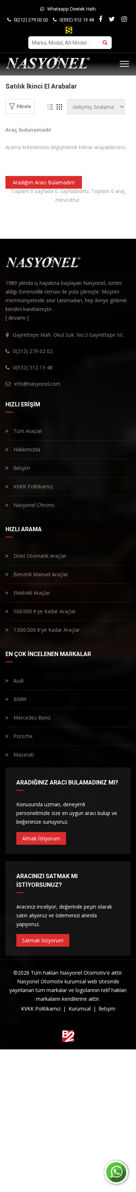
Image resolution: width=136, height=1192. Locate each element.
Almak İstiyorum (41, 838)
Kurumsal (80, 1008)
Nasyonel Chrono (33, 504)
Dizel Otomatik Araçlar (39, 555)
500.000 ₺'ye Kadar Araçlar (44, 611)
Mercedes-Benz (31, 717)
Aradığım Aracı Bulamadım (44, 182)
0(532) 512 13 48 (76, 19)
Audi (18, 680)
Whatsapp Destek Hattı (71, 9)
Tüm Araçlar (27, 430)
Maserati (23, 754)
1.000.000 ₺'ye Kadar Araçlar (46, 629)
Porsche (22, 736)
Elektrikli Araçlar (31, 592)
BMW (19, 699)
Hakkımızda (26, 449)
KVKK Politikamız (32, 486)
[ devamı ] (17, 317)
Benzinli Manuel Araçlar (40, 574)
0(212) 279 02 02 (30, 19)
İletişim (21, 467)
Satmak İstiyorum (42, 940)
